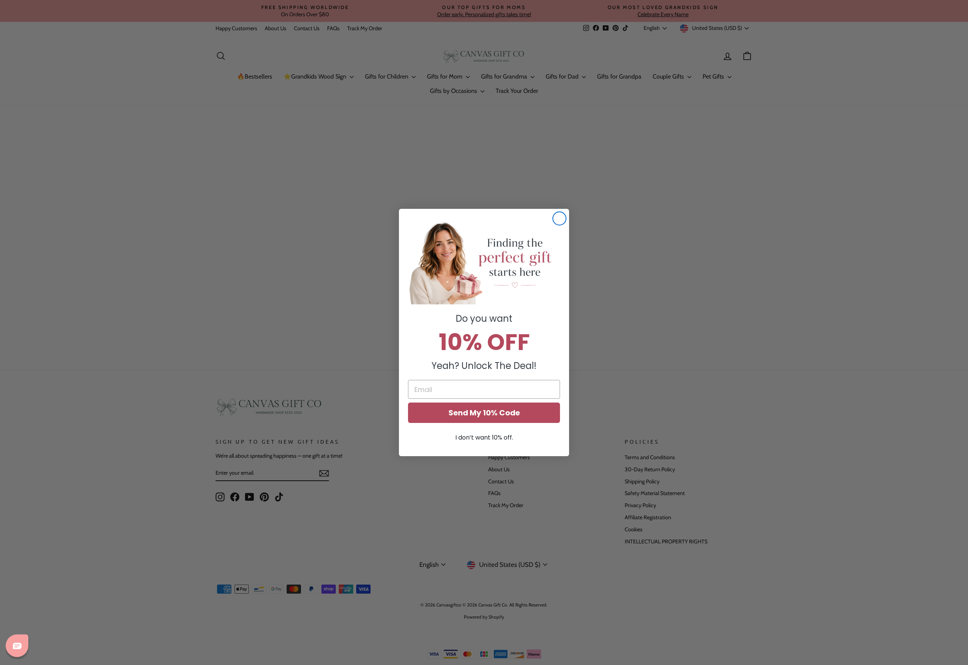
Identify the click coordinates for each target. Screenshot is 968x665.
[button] (484, 262)
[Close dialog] (559, 218)
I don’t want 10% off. (484, 437)
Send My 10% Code (484, 412)
